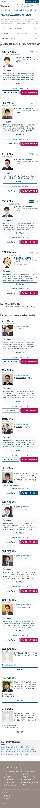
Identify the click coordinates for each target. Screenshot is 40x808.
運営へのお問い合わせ (11, 785)
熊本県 (18, 326)
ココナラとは (8, 779)
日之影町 (19, 754)
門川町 (29, 751)
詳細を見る (20, 669)
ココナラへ (5, 2)
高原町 (19, 749)
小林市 (23, 747)
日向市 (28, 747)
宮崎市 (3, 747)
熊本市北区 (12, 694)
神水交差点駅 (20, 378)
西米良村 (8, 751)
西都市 (3, 749)
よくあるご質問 (9, 782)
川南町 (19, 751)
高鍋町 (32, 749)
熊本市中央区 (27, 375)
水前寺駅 (19, 427)
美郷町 (8, 754)
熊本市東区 (26, 326)
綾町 (28, 749)
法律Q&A (7, 774)
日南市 (18, 747)
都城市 (8, 747)
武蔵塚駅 (7, 696)
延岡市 (13, 747)
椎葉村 (3, 754)
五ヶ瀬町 (19, 57)
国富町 (24, 749)
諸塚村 (34, 751)
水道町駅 (19, 607)
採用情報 (7, 799)
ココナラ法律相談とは (11, 771)
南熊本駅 (7, 727)
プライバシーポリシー (30, 777)
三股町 (14, 749)
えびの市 (8, 749)
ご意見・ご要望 (28, 771)
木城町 (14, 751)
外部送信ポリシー (29, 779)
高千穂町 (13, 754)
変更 (36, 28)
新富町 (3, 751)
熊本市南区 (26, 507)
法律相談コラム (9, 777)
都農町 (24, 751)
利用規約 (26, 774)
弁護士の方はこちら (32, 1)
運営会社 (7, 796)
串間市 (32, 747)
